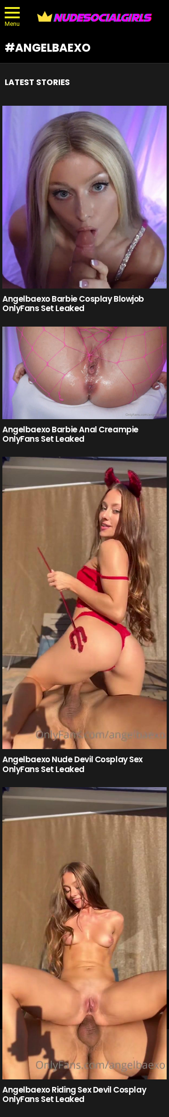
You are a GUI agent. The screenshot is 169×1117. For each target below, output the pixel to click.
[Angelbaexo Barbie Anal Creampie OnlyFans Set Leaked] (84, 373)
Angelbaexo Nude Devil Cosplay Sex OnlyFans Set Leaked (72, 764)
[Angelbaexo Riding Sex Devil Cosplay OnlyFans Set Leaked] (84, 933)
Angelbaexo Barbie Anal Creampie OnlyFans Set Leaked (70, 434)
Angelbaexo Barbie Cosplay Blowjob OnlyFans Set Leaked (73, 303)
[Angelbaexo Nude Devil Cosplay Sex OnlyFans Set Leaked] (84, 603)
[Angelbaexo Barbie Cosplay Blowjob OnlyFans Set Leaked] (84, 197)
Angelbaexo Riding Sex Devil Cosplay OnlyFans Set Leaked (74, 1094)
